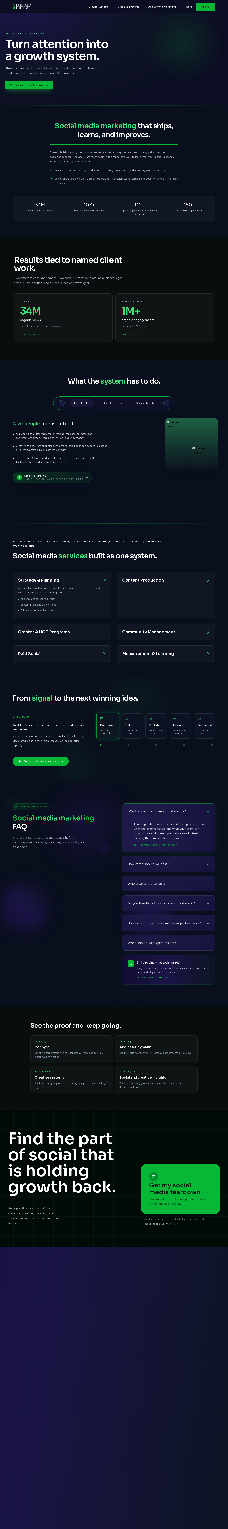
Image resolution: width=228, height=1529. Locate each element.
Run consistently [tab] (145, 403)
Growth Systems (98, 6)
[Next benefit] (166, 403)
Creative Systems (128, 6)
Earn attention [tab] (81, 403)
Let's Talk (205, 6)
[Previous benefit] (62, 403)
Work (189, 6)
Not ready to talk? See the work (159, 1223)
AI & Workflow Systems (162, 6)
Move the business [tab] (113, 403)
